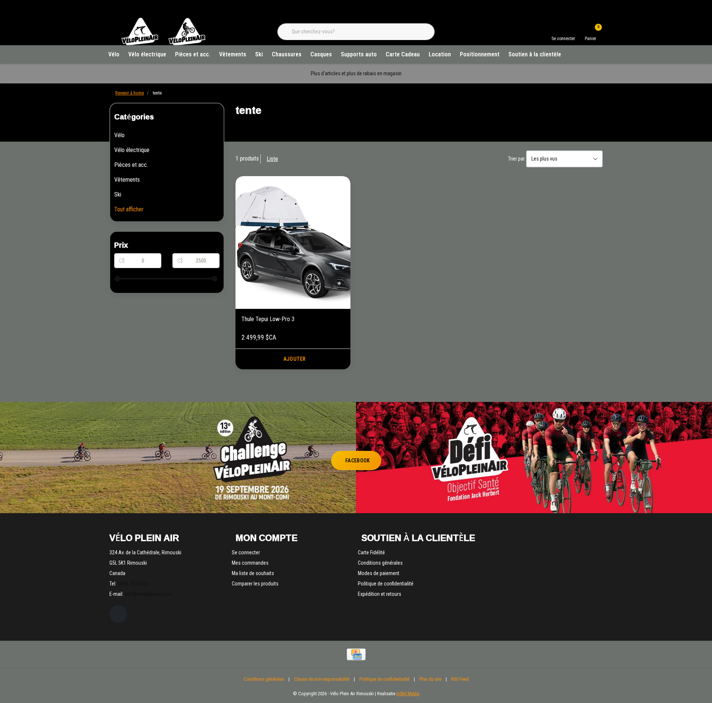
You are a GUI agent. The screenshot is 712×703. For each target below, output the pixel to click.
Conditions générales (264, 679)
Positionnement (480, 54)
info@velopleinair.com (148, 594)
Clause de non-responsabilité (321, 679)
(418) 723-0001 (133, 584)
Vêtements (232, 54)
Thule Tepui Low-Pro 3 (267, 319)
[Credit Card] (356, 654)
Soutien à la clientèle (534, 54)
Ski (259, 54)
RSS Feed (460, 679)
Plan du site (430, 679)
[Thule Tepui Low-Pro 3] (292, 242)
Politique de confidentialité (384, 679)
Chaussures (286, 54)
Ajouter (294, 359)
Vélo (113, 54)
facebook (357, 460)
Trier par (516, 159)
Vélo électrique (147, 54)
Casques (321, 54)
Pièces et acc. (192, 54)
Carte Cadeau (403, 54)
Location (440, 54)
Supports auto (359, 54)
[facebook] (118, 614)
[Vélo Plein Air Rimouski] (163, 44)
